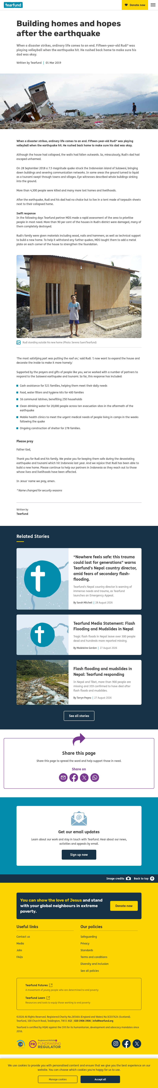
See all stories (79, 716)
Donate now (124, 906)
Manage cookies (58, 1079)
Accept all (100, 1079)
